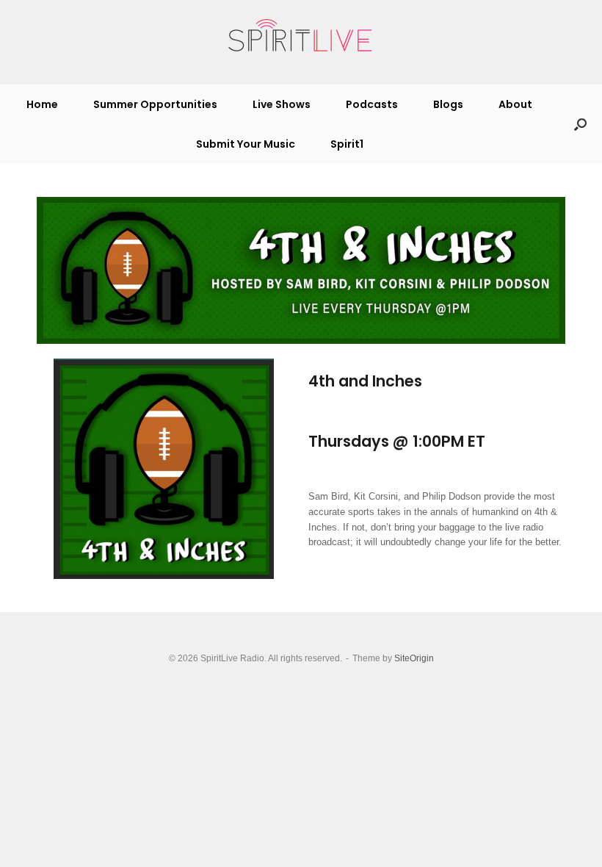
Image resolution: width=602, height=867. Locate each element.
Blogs (448, 104)
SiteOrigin (414, 658)
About (515, 104)
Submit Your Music (245, 144)
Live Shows (282, 104)
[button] (580, 124)
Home (42, 104)
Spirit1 (346, 144)
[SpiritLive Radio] (301, 36)
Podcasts (372, 104)
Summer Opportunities (155, 104)
